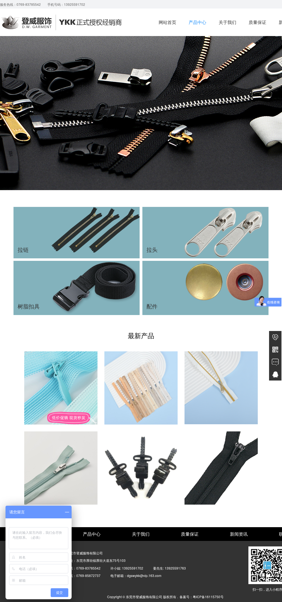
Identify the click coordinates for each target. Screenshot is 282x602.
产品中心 (197, 22)
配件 (205, 288)
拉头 (205, 232)
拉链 (76, 232)
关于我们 (227, 22)
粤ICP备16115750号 (208, 596)
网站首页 (167, 22)
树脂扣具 (76, 288)
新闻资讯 (239, 534)
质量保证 (257, 22)
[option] (141, 431)
